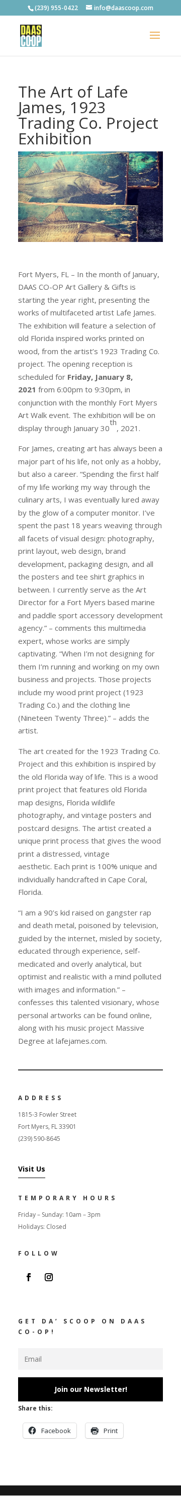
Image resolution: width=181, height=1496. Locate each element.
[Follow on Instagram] (49, 1277)
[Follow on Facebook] (29, 1277)
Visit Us (31, 1169)
